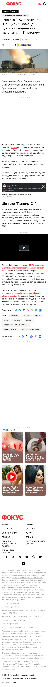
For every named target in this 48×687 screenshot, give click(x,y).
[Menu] (3, 4)
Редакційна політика (8, 551)
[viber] (33, 557)
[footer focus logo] (12, 517)
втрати (17, 320)
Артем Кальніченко (10, 39)
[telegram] (20, 557)
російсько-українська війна (16, 325)
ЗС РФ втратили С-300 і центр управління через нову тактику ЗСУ (23, 268)
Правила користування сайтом (9, 543)
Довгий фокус (9, 533)
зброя (27, 315)
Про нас (6, 537)
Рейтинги (7, 529)
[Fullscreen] (43, 186)
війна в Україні (10, 329)
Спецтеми (31, 529)
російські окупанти (31, 329)
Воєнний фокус (10, 11)
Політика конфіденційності (14, 678)
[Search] (45, 4)
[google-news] (40, 557)
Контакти (33, 678)
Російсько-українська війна (15, 15)
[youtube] (27, 557)
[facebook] (6, 557)
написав (25, 150)
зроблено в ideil (9, 682)
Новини (6, 524)
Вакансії (30, 537)
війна (38, 315)
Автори (29, 533)
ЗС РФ (14, 147)
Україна (15, 315)
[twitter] (13, 557)
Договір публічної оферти (35, 542)
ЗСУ (6, 320)
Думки (29, 524)
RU (40, 4)
